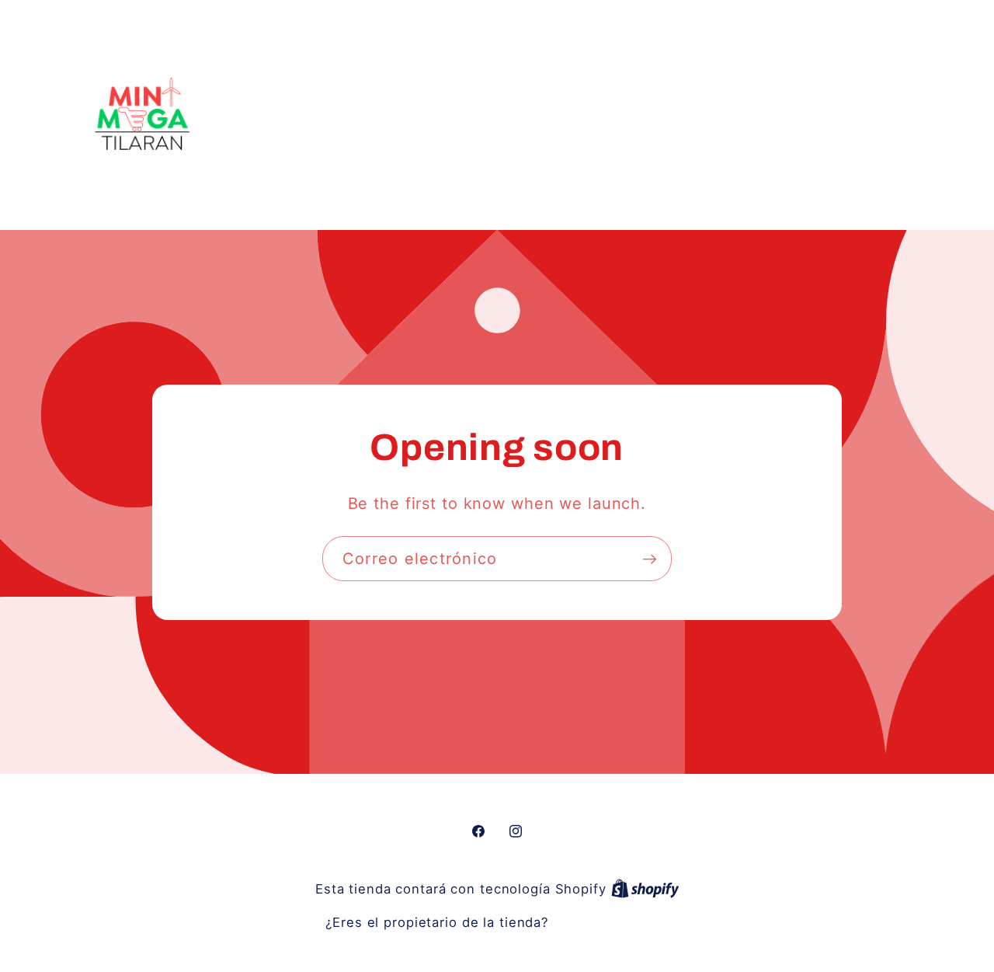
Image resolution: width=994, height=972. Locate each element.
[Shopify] (645, 889)
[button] (842, 113)
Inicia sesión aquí (611, 922)
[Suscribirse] (649, 558)
